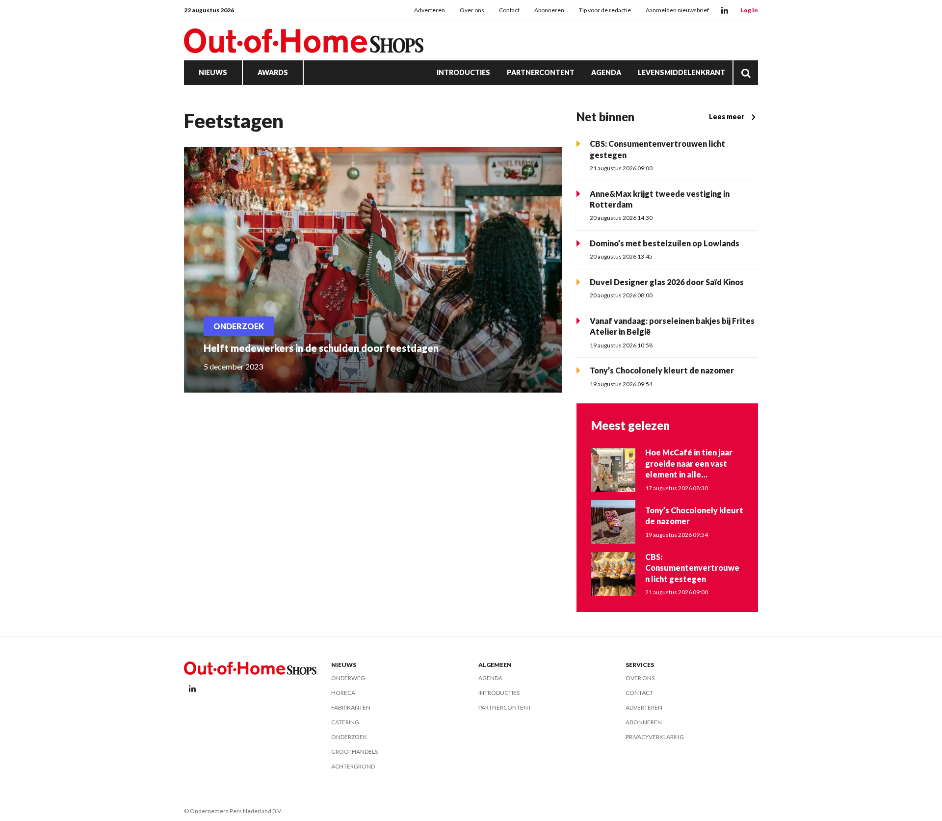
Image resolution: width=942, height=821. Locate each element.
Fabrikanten (350, 707)
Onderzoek (349, 737)
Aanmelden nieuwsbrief (677, 10)
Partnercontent (541, 72)
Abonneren (549, 10)
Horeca (343, 692)
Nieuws (213, 72)
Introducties (463, 72)
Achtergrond (353, 766)
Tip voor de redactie (605, 10)
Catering (345, 722)
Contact (509, 10)
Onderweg (348, 678)
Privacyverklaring (655, 737)
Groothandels (354, 751)
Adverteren (429, 10)
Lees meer (726, 116)
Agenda (606, 72)
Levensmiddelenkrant (681, 72)
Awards (273, 72)
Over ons (472, 10)
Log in (749, 10)
